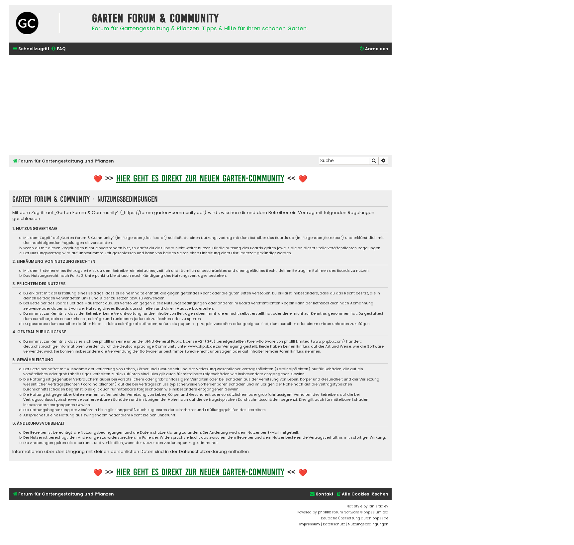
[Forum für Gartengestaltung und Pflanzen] (49, 24)
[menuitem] (58, 49)
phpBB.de (380, 518)
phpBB (323, 512)
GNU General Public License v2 (174, 341)
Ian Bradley (378, 506)
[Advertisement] (200, 105)
